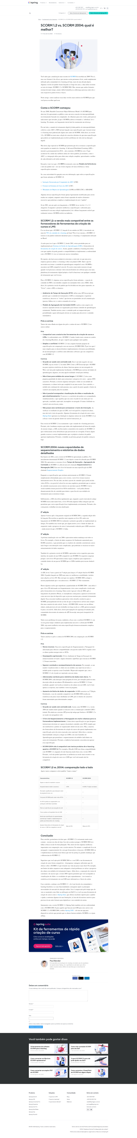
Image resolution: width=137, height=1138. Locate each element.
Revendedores (53, 2)
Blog (68, 1096)
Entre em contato (91, 1107)
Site (30, 1015)
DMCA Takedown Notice (86, 1129)
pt (101, 8)
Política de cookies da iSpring (77, 1131)
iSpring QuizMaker (33, 1109)
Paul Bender (55, 961)
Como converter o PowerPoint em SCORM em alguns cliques (87, 1068)
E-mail (31, 1009)
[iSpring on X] (81, 978)
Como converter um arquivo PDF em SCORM (42, 1068)
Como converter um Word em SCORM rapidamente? (44, 1056)
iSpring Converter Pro (34, 1102)
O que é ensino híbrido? (55, 1102)
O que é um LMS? (53, 1096)
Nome (31, 1004)
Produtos (42, 2)
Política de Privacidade (90, 1126)
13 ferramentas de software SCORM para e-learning (44, 1045)
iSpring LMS (69, 910)
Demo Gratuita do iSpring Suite (78, 13)
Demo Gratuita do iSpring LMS (98, 13)
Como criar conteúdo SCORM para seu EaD (82, 1045)
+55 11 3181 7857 (79, 7)
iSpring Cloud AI (33, 1114)
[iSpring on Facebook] (75, 978)
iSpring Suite (47, 416)
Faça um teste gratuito (43, 946)
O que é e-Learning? (54, 1099)
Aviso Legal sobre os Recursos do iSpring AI (96, 1131)
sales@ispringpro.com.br (92, 7)
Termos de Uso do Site (78, 1126)
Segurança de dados (102, 1126)
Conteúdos (71, 2)
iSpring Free (32, 1112)
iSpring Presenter (33, 1104)
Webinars (69, 1102)
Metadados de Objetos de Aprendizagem (56, 189)
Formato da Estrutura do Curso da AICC (56, 186)
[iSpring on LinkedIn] (87, 978)
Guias (68, 1099)
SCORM (73, 76)
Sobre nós (61, 2)
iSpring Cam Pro (33, 1107)
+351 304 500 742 (80, 9)
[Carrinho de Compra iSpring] (104, 8)
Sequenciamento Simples (55, 470)
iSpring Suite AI (33, 1096)
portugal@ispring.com (91, 9)
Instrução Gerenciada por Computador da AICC (58, 182)
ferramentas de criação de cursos (51, 249)
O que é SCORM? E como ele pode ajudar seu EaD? (84, 1056)
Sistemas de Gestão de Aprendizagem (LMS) (67, 246)
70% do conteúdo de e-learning (56, 233)
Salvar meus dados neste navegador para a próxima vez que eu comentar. (51, 1024)
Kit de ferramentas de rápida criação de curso (56, 931)
